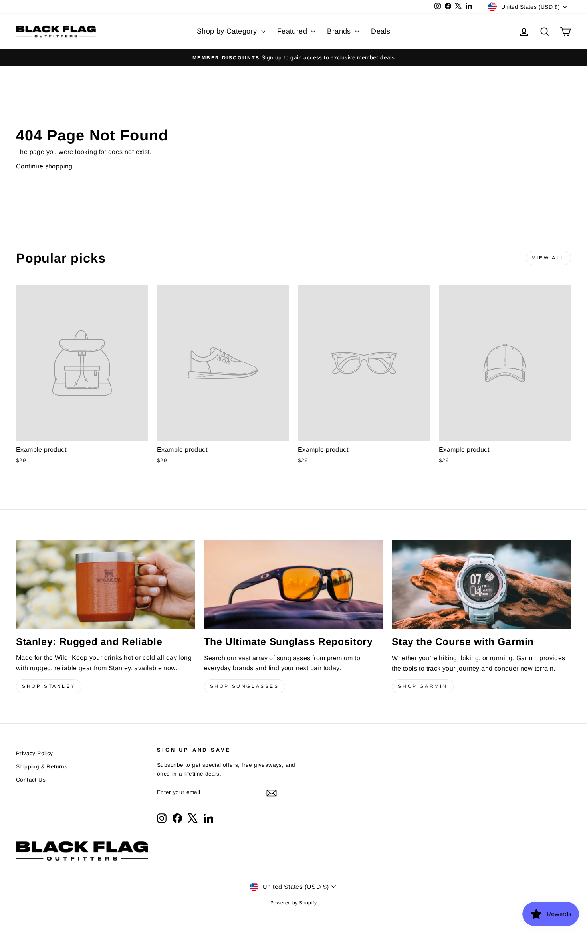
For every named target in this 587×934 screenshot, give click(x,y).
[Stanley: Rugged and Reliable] (105, 584)
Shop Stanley (48, 686)
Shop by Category (228, 31)
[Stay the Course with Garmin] (481, 584)
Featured (293, 31)
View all (548, 258)
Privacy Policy (34, 753)
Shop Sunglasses (244, 686)
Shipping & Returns (41, 767)
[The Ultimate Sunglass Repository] (293, 584)
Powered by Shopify (293, 903)
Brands (340, 31)
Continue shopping (44, 166)
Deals (380, 31)
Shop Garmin (423, 686)
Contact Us (31, 780)
